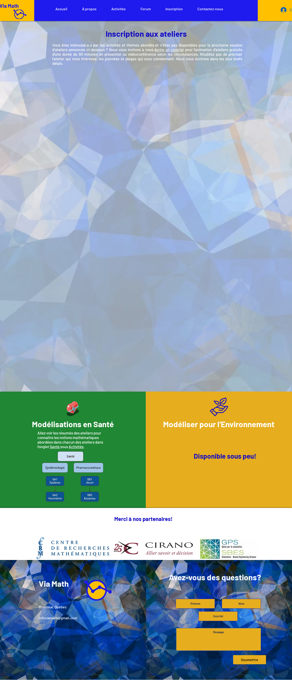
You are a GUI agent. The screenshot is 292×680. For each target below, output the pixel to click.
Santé (55, 446)
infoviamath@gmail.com (58, 618)
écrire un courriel (169, 49)
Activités (76, 446)
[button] (89, 9)
